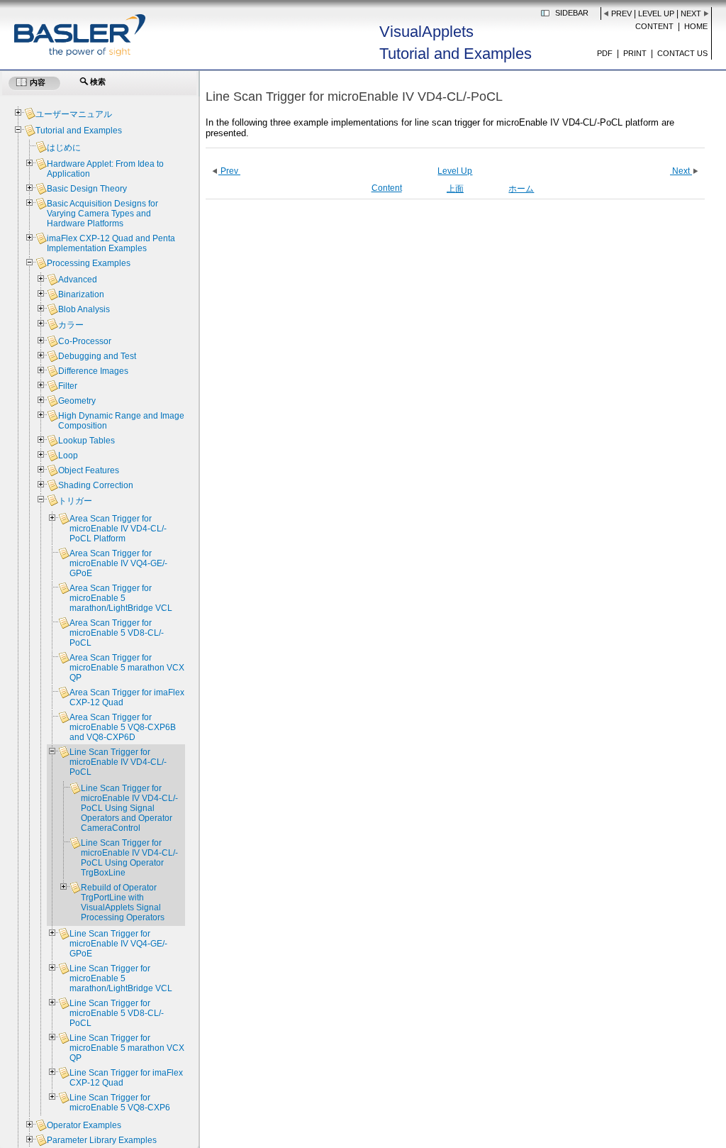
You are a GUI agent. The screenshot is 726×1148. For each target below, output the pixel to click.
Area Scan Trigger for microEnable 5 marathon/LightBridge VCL (120, 598)
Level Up (656, 13)
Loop (68, 455)
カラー (71, 325)
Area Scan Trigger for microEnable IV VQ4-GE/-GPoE (118, 563)
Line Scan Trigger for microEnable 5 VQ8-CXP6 (119, 1103)
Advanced (77, 280)
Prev (621, 13)
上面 (455, 189)
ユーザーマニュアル (73, 114)
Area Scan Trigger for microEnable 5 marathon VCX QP (126, 668)
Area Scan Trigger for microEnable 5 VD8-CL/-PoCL (116, 633)
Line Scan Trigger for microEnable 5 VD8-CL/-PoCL (116, 1013)
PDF (605, 53)
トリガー (75, 501)
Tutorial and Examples (78, 131)
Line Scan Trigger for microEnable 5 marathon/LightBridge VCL (120, 978)
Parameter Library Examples (102, 1140)
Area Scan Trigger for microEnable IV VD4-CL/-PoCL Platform (118, 528)
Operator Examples (84, 1125)
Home (696, 26)
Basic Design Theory (87, 189)
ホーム (521, 189)
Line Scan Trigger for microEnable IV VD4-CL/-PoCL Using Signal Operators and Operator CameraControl (129, 808)
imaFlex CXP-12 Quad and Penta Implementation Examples (111, 243)
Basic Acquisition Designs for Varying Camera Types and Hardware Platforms (102, 213)
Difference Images (93, 371)
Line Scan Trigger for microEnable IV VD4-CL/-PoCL (118, 762)
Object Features (88, 470)
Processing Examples (88, 263)
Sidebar (571, 13)
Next (691, 13)
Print (635, 53)
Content (654, 26)
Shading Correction (95, 485)
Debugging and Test (97, 356)
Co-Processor (84, 341)
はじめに (64, 148)
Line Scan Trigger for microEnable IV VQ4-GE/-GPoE (118, 944)
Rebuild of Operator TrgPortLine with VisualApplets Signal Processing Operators (122, 902)
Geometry (77, 401)
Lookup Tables (86, 441)
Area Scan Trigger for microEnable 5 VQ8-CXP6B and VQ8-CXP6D (122, 727)
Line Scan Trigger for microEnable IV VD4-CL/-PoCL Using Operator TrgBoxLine (129, 858)
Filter (67, 386)
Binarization (81, 294)
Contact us (682, 53)
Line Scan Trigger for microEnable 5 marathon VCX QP (126, 1048)
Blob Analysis (84, 309)
